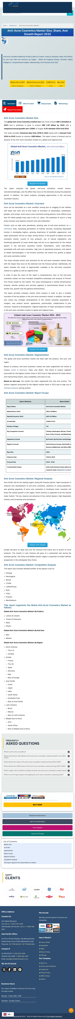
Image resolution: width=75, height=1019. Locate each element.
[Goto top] (71, 1010)
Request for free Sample (37, 31)
